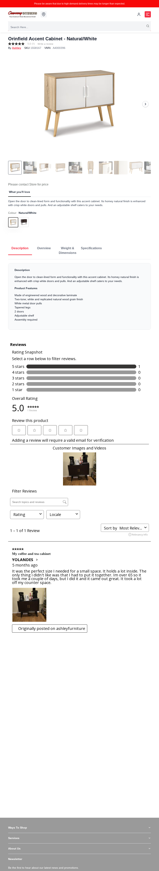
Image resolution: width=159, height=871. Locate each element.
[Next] (145, 104)
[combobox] (79, 27)
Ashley (16, 47)
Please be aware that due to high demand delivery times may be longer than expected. (79, 3)
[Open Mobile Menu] (148, 14)
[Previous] (13, 104)
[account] (139, 14)
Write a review (45, 44)
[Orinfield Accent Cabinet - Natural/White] (79, 104)
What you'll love (19, 191)
